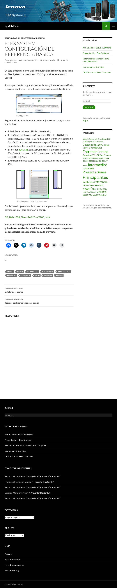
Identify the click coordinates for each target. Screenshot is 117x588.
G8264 (91, 161)
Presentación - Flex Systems (96, 53)
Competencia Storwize (93, 67)
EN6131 (99, 148)
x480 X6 (104, 189)
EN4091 (85, 148)
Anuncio (86, 139)
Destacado (89, 144)
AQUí (85, 120)
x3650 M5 (87, 195)
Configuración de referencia (20, 38)
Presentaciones (94, 172)
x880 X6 (86, 192)
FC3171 (20, 272)
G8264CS (97, 161)
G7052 (90, 158)
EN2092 (10, 272)
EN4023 (106, 145)
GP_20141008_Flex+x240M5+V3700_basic (27, 217)
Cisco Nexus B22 (104, 139)
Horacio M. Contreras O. (16, 476)
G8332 (85, 165)
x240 (23, 149)
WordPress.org (12, 570)
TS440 (95, 185)
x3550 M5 (101, 192)
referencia (25, 275)
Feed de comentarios (14, 565)
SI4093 (85, 185)
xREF (104, 195)
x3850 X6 (97, 195)
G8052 (101, 158)
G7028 (85, 158)
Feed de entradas (13, 559)
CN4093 (86, 142)
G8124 (106, 158)
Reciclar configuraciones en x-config (22, 301)
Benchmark (93, 139)
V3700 (37, 275)
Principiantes (64, 272)
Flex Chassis (32, 272)
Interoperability (88, 168)
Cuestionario (98, 142)
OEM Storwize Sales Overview (97, 72)
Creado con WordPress (14, 584)
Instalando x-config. (14, 290)
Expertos (87, 155)
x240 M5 (59, 275)
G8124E (85, 161)
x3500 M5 (92, 192)
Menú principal (113, 26)
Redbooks (11, 275)
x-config (40, 38)
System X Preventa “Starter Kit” (45, 476)
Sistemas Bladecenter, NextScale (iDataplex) (96, 60)
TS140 (90, 185)
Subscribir (89, 107)
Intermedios (47, 272)
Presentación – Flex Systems (18, 440)
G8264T (104, 161)
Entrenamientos (95, 151)
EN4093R (92, 148)
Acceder (8, 554)
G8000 (95, 158)
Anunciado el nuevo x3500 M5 (97, 47)
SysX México (12, 26)
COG (91, 142)
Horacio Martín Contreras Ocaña (38, 60)
